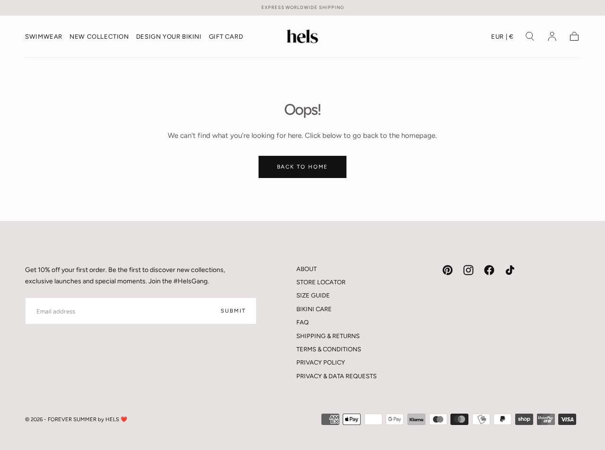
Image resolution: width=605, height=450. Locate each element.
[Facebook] (489, 270)
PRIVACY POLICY (320, 362)
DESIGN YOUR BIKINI (169, 36)
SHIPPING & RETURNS (328, 336)
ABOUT (306, 268)
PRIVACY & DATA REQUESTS (336, 376)
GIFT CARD (226, 36)
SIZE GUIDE (313, 295)
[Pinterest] (447, 270)
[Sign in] (552, 36)
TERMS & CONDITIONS (328, 349)
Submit (233, 310)
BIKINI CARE (314, 309)
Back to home (302, 166)
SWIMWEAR (43, 36)
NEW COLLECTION (99, 36)
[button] (502, 38)
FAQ (302, 322)
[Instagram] (468, 270)
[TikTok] (510, 270)
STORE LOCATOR (321, 282)
